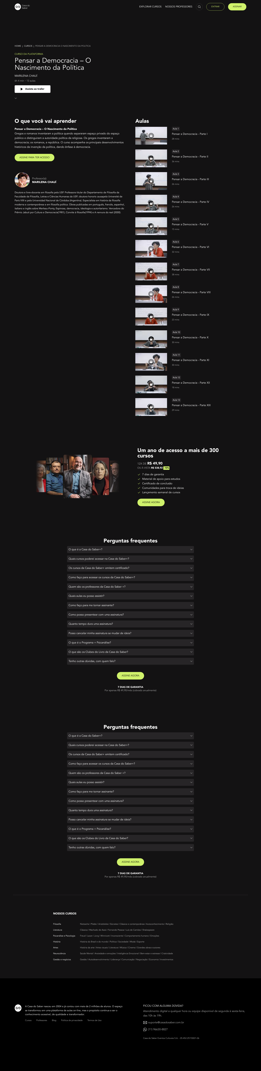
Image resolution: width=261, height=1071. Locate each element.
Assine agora (151, 502)
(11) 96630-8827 (158, 1029)
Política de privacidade (72, 1020)
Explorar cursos (150, 6)
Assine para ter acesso (34, 157)
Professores (41, 1020)
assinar (237, 6)
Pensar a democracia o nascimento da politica (62, 46)
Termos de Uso (94, 1020)
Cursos (28, 46)
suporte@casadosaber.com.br (166, 1022)
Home (18, 46)
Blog (54, 1020)
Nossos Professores (178, 6)
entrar (215, 6)
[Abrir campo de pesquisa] (199, 6)
